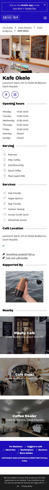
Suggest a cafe (34, 447)
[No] (46, 482)
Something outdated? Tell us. (20, 254)
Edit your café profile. (17, 258)
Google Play (30, 9)
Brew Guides (26, 453)
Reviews (42, 450)
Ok (18, 486)
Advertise (10, 450)
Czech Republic (25, 28)
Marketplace (27, 450)
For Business (15, 447)
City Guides (8, 28)
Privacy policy (27, 486)
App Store (17, 9)
